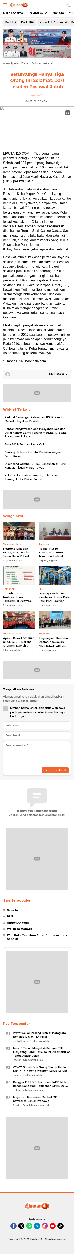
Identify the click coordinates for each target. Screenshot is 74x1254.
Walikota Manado (19, 928)
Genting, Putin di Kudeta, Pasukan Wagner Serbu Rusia (33, 453)
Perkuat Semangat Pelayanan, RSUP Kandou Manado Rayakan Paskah (35, 418)
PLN (10, 916)
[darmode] (69, 4)
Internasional (44, 63)
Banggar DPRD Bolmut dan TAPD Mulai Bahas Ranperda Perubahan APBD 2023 (40, 1083)
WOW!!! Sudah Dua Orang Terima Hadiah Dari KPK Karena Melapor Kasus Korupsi (40, 1068)
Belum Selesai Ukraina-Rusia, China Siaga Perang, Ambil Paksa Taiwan (32, 477)
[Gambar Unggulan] (37, 109)
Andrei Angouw (18, 922)
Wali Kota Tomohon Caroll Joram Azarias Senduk (37, 936)
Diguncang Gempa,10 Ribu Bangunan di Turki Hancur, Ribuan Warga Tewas (35, 465)
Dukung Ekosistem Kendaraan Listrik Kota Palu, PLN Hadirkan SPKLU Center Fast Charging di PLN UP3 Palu (54, 603)
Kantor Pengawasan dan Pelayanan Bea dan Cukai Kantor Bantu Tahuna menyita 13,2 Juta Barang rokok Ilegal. (36, 432)
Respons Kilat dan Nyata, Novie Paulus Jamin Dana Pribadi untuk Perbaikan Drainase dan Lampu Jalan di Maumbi (17, 558)
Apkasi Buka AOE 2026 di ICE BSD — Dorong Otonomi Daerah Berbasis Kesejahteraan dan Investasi (19, 645)
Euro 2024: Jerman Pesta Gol (24, 444)
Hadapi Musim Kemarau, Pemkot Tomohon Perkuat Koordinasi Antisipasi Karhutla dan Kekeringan (53, 558)
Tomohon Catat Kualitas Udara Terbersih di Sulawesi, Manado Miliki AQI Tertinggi (17, 601)
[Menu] (4, 4)
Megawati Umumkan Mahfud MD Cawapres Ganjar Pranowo (35, 1098)
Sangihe (13, 910)
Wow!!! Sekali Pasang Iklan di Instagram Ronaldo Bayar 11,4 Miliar (39, 1034)
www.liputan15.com (16, 63)
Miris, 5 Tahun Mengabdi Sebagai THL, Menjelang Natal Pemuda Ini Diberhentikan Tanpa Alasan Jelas (42, 1051)
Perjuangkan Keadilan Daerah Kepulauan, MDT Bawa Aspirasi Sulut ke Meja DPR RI (53, 643)
